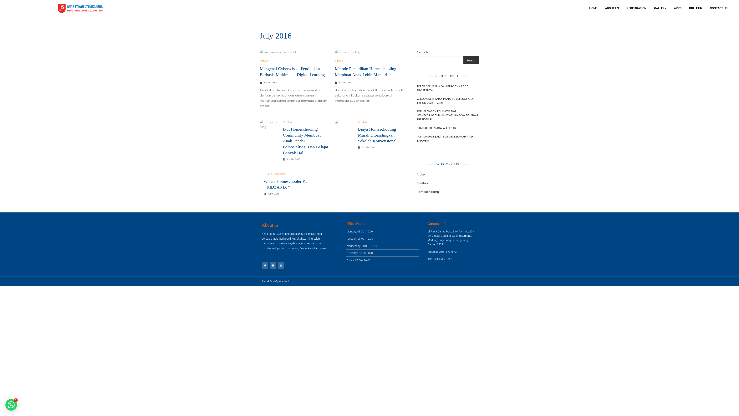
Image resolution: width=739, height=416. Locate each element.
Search (422, 52)
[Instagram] (281, 265)
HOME (593, 8)
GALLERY (660, 8)
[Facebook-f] (265, 265)
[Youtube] (273, 265)
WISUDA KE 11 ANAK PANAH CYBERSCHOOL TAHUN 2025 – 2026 (445, 101)
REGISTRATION (636, 8)
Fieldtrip (422, 183)
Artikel (264, 61)
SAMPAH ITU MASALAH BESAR (436, 128)
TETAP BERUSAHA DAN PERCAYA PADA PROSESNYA (442, 88)
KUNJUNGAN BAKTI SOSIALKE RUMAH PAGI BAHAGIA (445, 138)
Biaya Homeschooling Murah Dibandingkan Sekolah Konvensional (377, 135)
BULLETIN (695, 8)
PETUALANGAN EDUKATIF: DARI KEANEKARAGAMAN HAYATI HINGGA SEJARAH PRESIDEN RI (447, 115)
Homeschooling (275, 174)
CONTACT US (718, 8)
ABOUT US (612, 8)
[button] (11, 405)
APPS (677, 8)
